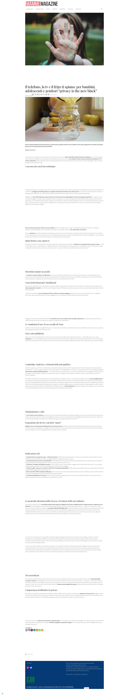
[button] (64, 119)
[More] (42, 630)
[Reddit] (37, 630)
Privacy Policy (69, 674)
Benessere (62, 9)
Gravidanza (30, 9)
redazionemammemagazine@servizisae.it (76, 665)
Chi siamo (29, 663)
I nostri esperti (30, 654)
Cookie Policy (77, 674)
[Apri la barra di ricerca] (102, 9)
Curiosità (78, 9)
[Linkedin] (34, 630)
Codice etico (84, 674)
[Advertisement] (64, 74)
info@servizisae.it (81, 668)
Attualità (70, 9)
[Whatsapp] (39, 630)
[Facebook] (26, 630)
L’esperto (54, 9)
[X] (32, 630)
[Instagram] (29, 630)
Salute (48, 9)
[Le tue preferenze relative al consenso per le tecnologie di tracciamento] (2, 693)
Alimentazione (39, 9)
